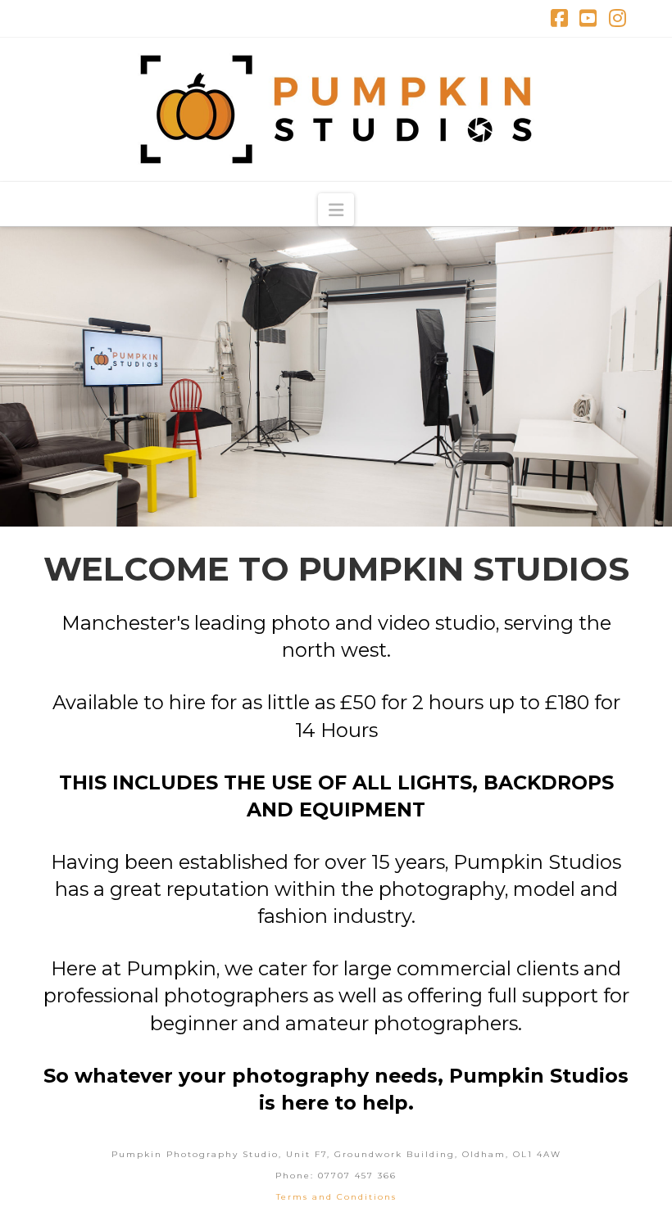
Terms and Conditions (336, 1197)
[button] (336, 209)
